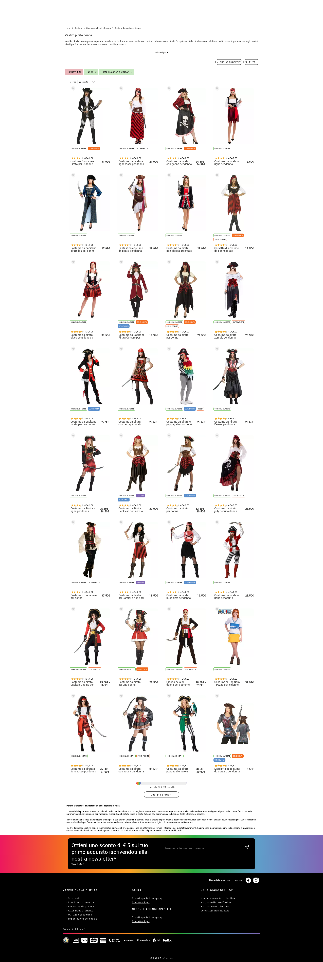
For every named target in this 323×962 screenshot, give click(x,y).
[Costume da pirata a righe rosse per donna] (120, 89)
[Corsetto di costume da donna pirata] (216, 176)
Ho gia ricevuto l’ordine (215, 906)
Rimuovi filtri (74, 72)
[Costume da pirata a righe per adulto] (216, 523)
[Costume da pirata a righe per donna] (216, 89)
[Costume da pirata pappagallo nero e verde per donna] (168, 696)
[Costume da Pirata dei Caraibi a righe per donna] (120, 523)
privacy (89, 906)
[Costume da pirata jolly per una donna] (216, 436)
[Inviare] (247, 847)
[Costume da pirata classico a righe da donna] (72, 262)
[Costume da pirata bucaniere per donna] (168, 523)
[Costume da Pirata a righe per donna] (72, 436)
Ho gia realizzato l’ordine (216, 902)
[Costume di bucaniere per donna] (72, 523)
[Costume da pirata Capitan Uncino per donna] (72, 610)
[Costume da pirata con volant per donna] (120, 696)
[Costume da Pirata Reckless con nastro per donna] (120, 436)
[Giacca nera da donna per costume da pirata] (168, 610)
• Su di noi (72, 898)
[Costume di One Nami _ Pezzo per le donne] (216, 610)
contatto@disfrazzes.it (215, 910)
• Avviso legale (75, 906)
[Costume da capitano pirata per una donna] (72, 349)
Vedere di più (160, 52)
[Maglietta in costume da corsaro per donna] (216, 696)
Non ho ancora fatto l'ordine (218, 898)
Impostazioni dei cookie (82, 918)
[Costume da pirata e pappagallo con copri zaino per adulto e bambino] (168, 349)
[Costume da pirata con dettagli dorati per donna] (120, 349)
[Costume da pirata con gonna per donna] (168, 89)
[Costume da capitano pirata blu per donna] (72, 176)
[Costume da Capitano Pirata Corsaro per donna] (120, 262)
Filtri (252, 62)
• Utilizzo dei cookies (79, 914)
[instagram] (256, 880)
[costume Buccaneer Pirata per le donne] (72, 89)
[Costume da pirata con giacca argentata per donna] (168, 176)
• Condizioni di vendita (80, 902)
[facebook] (248, 880)
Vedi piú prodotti (161, 794)
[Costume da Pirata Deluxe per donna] (216, 349)
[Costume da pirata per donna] (168, 262)
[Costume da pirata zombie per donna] (216, 262)
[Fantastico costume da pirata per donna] (120, 176)
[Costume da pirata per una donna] (120, 610)
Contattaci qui (141, 902)
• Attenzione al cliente (79, 910)
